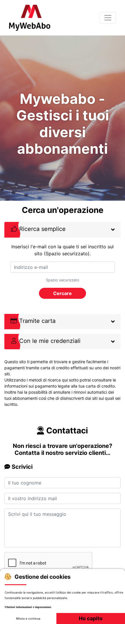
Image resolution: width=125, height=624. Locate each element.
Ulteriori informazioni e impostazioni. (28, 607)
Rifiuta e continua (28, 618)
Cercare (62, 293)
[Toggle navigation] (108, 17)
